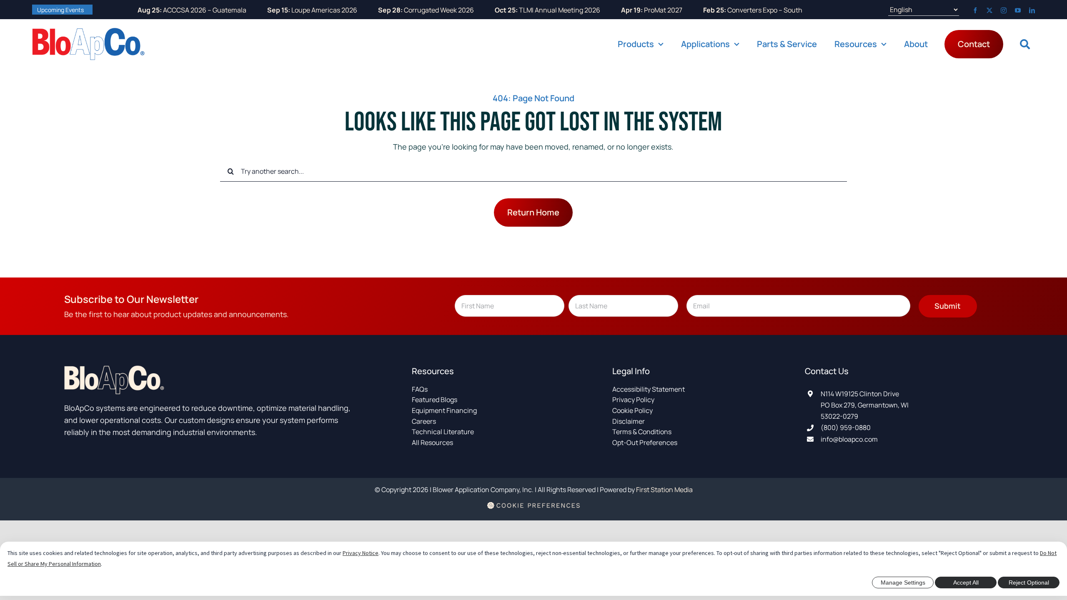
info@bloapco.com (849, 439)
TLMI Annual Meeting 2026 (522, 10)
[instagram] (1004, 10)
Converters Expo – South (727, 10)
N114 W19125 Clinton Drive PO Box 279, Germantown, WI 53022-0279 (865, 405)
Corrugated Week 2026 (400, 10)
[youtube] (1018, 10)
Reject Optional (1029, 582)
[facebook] (975, 10)
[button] (533, 511)
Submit (947, 306)
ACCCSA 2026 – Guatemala (166, 10)
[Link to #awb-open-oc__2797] (1025, 44)
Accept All (966, 582)
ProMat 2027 (626, 10)
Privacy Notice (360, 553)
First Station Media (664, 489)
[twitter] (989, 10)
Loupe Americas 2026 (287, 10)
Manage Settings (903, 582)
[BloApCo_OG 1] (88, 31)
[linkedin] (1032, 10)
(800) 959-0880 (846, 427)
